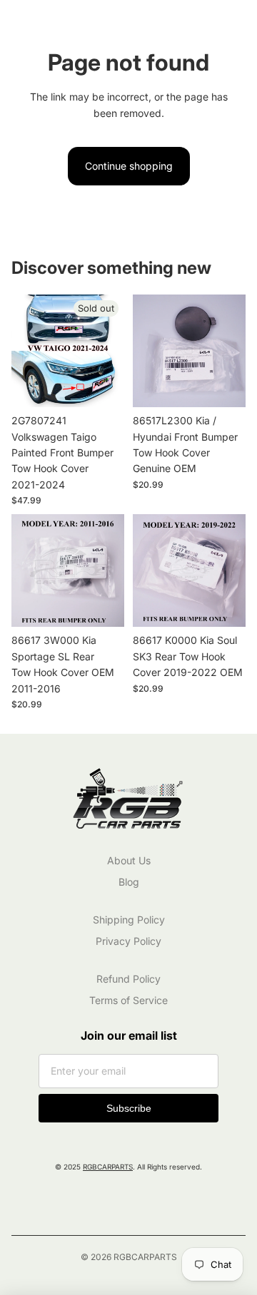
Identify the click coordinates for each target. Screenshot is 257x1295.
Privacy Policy (128, 941)
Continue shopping (129, 166)
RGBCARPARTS (108, 1166)
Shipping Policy (129, 919)
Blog (129, 882)
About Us (129, 860)
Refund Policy (128, 979)
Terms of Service (128, 1000)
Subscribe (128, 1108)
